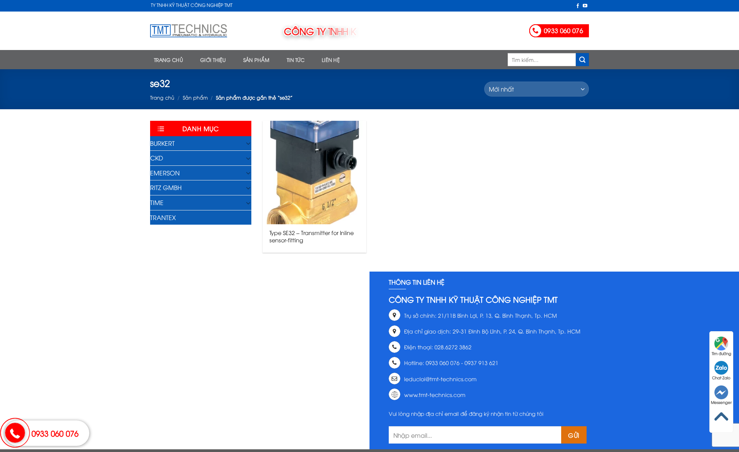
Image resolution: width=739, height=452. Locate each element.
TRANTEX (163, 217)
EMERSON (165, 172)
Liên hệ (331, 59)
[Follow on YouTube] (585, 6)
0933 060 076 (55, 433)
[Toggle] (248, 143)
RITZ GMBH (166, 187)
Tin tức (295, 59)
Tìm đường (721, 353)
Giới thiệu (213, 59)
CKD (156, 157)
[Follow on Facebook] (577, 6)
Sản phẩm (256, 59)
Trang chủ (168, 59)
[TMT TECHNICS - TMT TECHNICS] (188, 30)
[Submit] (582, 59)
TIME (157, 202)
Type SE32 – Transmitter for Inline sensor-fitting (311, 236)
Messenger (721, 402)
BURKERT (162, 143)
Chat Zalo (721, 377)
